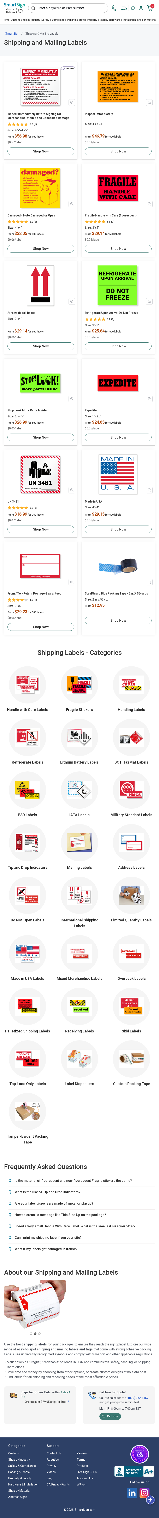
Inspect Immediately (99, 114)
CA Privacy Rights (58, 1484)
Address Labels (131, 867)
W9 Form (82, 1484)
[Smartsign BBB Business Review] (134, 1471)
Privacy (51, 1465)
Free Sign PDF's (87, 1472)
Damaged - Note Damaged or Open (31, 215)
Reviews (82, 1453)
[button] (133, 8)
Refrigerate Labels (27, 762)
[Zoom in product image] (72, 102)
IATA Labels (79, 815)
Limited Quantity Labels (131, 920)
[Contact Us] (115, 8)
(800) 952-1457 (138, 1398)
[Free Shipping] (124, 8)
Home (6, 19)
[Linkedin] (132, 1493)
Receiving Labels (79, 1031)
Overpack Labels (131, 978)
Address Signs (17, 1497)
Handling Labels (131, 709)
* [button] (68, 1401)
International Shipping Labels (79, 923)
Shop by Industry (30, 19)
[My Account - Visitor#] (141, 8)
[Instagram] (144, 1493)
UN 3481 (13, 501)
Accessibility (85, 1478)
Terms (81, 1459)
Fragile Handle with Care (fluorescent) (111, 215)
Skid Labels (131, 1031)
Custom (15, 19)
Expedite (91, 410)
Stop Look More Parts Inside (27, 410)
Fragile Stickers (79, 709)
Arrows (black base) (21, 312)
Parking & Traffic (76, 19)
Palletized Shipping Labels (27, 1031)
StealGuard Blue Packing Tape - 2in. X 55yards (116, 593)
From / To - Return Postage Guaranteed (34, 593)
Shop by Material (146, 19)
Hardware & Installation (122, 19)
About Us (53, 1459)
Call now (112, 1416)
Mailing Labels (79, 867)
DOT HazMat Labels (131, 762)
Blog (50, 1478)
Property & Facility (97, 19)
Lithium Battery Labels (79, 762)
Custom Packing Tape (131, 1084)
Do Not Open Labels (28, 920)
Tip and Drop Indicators (28, 867)
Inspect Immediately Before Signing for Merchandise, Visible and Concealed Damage (38, 116)
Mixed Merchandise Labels (79, 978)
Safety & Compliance (53, 19)
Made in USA (93, 501)
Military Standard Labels (131, 815)
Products (83, 1465)
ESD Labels (27, 815)
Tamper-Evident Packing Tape (27, 1139)
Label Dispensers (79, 1084)
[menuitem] (6, 20)
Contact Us (54, 1453)
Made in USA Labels (27, 978)
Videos (51, 1472)
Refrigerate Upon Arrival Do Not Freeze (111, 312)
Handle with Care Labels (27, 709)
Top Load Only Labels (27, 1084)
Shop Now (41, 151)
